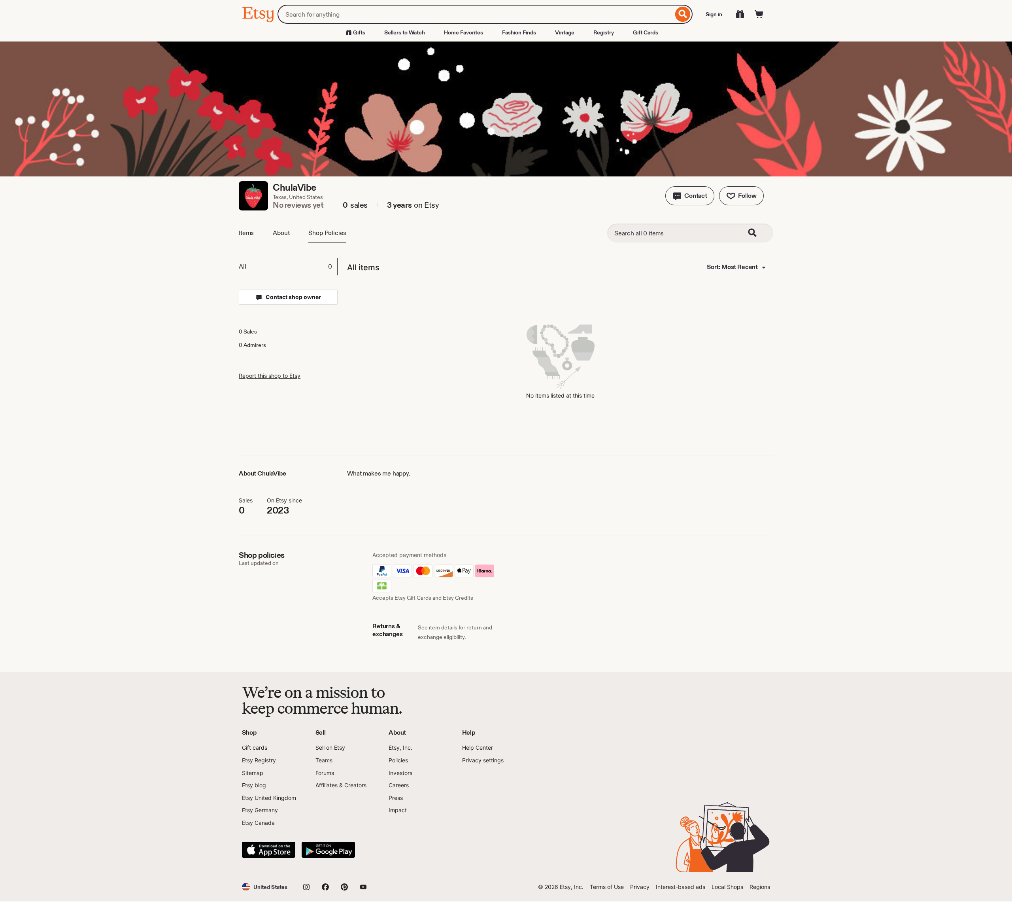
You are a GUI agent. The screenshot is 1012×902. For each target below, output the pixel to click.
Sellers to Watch (404, 32)
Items (246, 233)
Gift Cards (645, 32)
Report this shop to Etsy (269, 375)
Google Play (328, 850)
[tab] (288, 266)
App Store (268, 850)
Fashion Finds (519, 32)
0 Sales (248, 331)
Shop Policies (327, 233)
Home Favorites (463, 32)
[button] (689, 195)
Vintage (564, 32)
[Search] (683, 14)
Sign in (714, 14)
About (281, 233)
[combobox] (475, 14)
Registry (603, 32)
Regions (760, 886)
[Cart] (759, 14)
